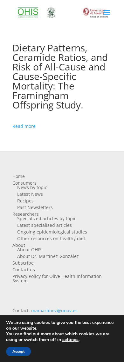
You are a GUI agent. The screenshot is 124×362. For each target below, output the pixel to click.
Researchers (25, 214)
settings (70, 340)
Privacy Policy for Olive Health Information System (57, 278)
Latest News (30, 194)
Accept (18, 351)
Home (18, 176)
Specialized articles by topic (46, 218)
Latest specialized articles (44, 225)
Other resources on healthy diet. (51, 238)
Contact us (23, 270)
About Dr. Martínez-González (48, 256)
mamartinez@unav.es (54, 310)
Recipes (25, 201)
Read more (24, 126)
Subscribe (23, 263)
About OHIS (29, 250)
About (18, 245)
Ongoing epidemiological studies (52, 232)
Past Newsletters (35, 207)
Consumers (24, 183)
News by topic (32, 187)
